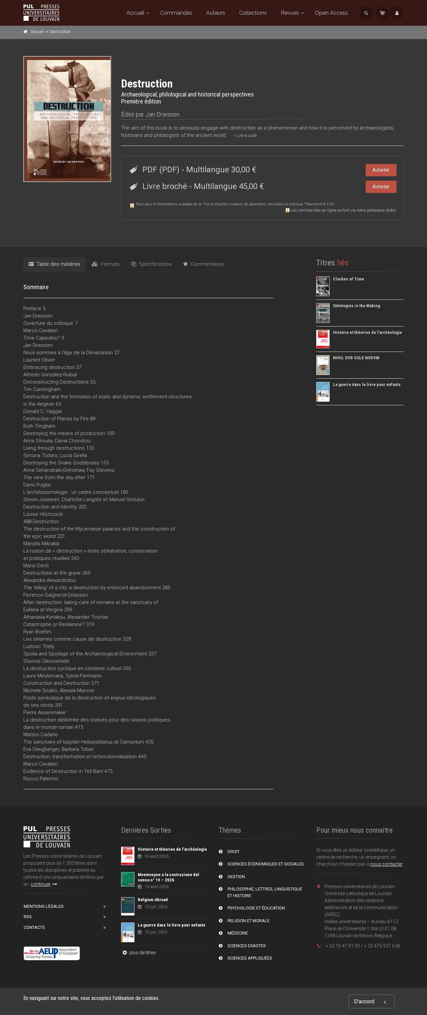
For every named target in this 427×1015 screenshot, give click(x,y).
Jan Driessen (162, 114)
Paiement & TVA (319, 204)
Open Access (331, 13)
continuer (41, 884)
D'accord (364, 1001)
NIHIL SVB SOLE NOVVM (356, 357)
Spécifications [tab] (155, 264)
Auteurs (215, 13)
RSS (28, 916)
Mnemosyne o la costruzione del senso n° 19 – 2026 (168, 877)
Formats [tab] (110, 264)
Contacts (34, 927)
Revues (290, 13)
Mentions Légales (44, 906)
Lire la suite (246, 135)
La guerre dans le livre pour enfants (367, 384)
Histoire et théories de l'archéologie (367, 332)
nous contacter (386, 864)
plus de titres (142, 952)
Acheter (381, 170)
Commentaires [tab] (206, 264)
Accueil (135, 13)
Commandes (176, 13)
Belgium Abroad (153, 899)
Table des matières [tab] (57, 264)
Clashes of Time (348, 278)
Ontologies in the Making (356, 305)
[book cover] (67, 119)
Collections (253, 13)
